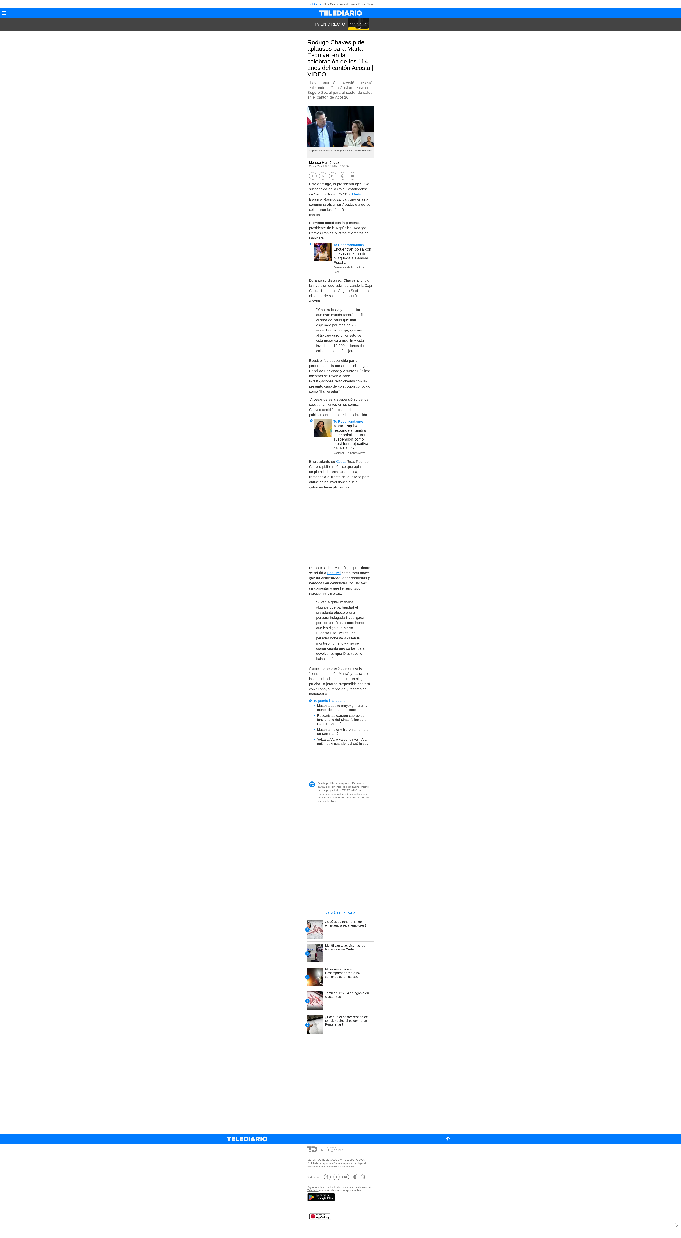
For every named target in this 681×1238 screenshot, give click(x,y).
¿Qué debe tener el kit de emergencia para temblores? (346, 923)
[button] (4, 14)
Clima (333, 4)
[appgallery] (340, 1217)
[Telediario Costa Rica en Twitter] (336, 1177)
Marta (356, 194)
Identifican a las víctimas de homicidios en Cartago (345, 947)
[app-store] (340, 1208)
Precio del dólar (347, 4)
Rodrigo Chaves (366, 4)
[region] (340, 883)
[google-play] (340, 1197)
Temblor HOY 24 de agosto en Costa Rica (347, 995)
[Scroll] (447, 1138)
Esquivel (334, 573)
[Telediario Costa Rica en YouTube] (345, 1177)
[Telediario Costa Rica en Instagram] (354, 1177)
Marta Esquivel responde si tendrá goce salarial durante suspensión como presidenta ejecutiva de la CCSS (351, 437)
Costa (341, 461)
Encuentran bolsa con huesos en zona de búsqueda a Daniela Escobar (352, 256)
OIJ (325, 4)
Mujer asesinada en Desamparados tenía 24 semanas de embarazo (342, 973)
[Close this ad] (677, 1226)
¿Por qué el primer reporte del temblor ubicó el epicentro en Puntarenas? (347, 1020)
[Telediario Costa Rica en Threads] (364, 1177)
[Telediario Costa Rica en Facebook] (327, 1177)
